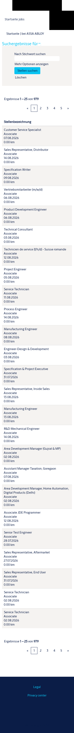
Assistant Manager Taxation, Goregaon (30, 468)
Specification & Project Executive (26, 369)
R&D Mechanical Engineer (21, 429)
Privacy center (37, 695)
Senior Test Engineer (18, 532)
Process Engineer (15, 309)
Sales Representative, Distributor (26, 150)
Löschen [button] (21, 77)
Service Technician (16, 289)
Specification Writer (17, 170)
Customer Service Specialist (22, 130)
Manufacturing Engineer (20, 329)
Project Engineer (15, 269)
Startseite (12, 34)
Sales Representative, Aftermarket (27, 552)
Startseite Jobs (14, 19)
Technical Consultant (18, 229)
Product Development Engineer (25, 209)
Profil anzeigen (65, 22)
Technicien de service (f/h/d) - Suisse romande (35, 249)
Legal (37, 687)
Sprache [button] (61, 16)
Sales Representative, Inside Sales (27, 389)
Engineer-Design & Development (26, 349)
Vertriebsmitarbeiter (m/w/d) (23, 189)
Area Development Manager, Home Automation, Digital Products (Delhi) (36, 490)
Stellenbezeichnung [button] (17, 122)
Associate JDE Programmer (22, 512)
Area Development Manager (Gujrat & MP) (32, 449)
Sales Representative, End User (25, 572)
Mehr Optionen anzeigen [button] (32, 64)
